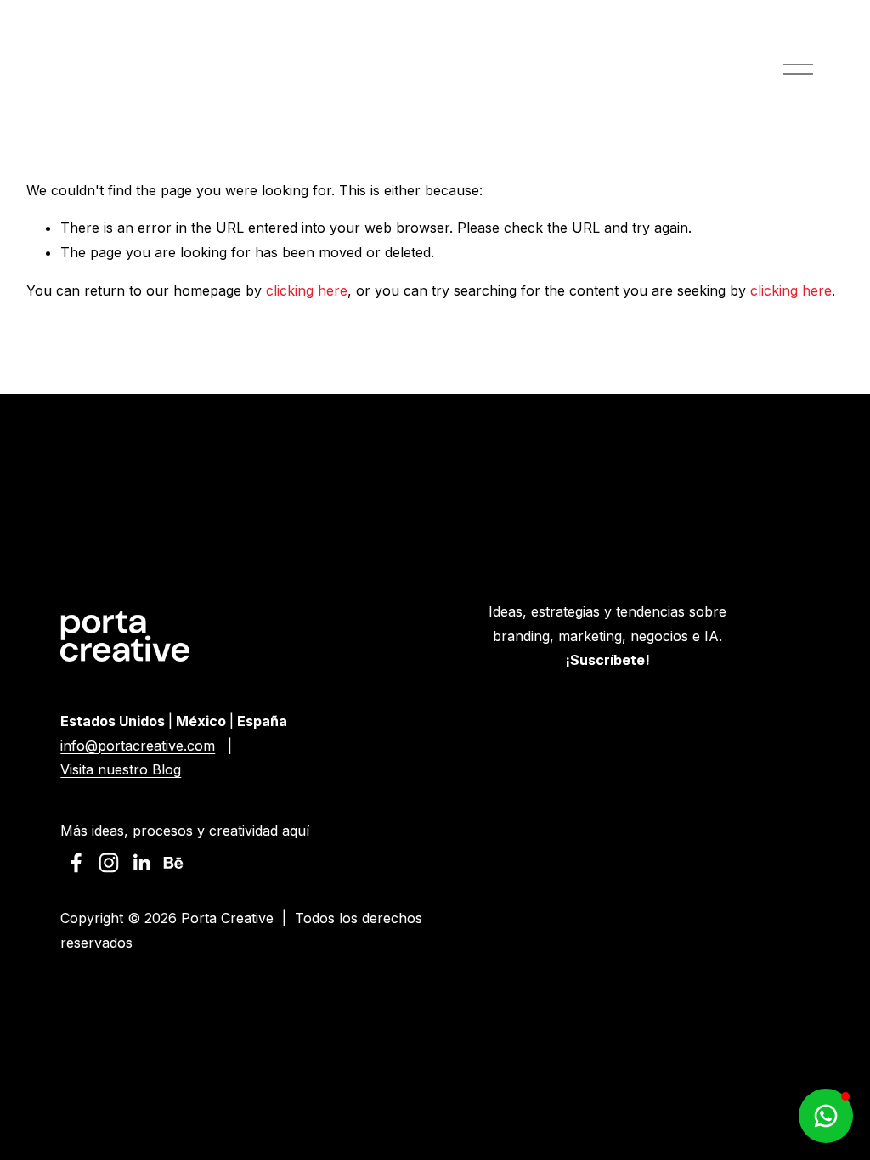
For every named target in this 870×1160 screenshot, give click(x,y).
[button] (826, 1116)
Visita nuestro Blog (120, 769)
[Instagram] (109, 863)
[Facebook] (76, 863)
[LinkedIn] (141, 863)
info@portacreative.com (137, 745)
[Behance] (173, 863)
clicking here (306, 290)
